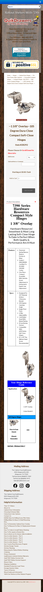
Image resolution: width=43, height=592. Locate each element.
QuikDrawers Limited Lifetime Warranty (16, 556)
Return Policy (8, 562)
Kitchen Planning (9, 548)
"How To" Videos (9, 506)
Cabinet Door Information (12, 510)
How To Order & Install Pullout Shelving (16, 530)
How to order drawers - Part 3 (13, 540)
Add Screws (11, 156)
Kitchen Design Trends (11, 546)
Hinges (15, 75)
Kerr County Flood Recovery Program (15, 544)
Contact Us (7, 516)
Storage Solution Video (11, 568)
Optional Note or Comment (15, 161)
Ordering (7, 552)
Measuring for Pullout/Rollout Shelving (16, 550)
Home (8, 75)
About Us (7, 508)
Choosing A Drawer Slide (12, 512)
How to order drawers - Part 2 (13, 538)
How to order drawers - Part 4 (13, 542)
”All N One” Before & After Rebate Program (17, 574)
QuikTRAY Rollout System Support (15, 560)
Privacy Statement (10, 554)
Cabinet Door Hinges (24, 75)
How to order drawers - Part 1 (13, 536)
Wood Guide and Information (13, 572)
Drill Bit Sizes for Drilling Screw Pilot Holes (17, 518)
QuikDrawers (32, 582)
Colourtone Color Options (12, 514)
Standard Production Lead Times (14, 566)
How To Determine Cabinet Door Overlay (17, 524)
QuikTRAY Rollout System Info (13, 558)
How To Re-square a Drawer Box (14, 532)
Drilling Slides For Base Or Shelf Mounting (17, 520)
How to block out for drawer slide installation (18, 534)
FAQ (5, 522)
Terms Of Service (9, 570)
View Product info (21, 120)
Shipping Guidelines (10, 564)
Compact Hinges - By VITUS (21, 79)
